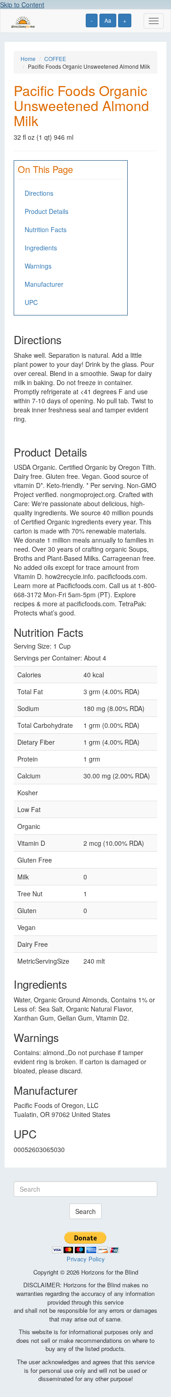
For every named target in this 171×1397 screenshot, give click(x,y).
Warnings (38, 265)
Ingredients (41, 247)
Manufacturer (44, 284)
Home (28, 58)
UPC (31, 302)
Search (85, 1211)
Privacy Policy (86, 1259)
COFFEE (55, 58)
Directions (39, 193)
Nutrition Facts (46, 229)
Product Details (46, 211)
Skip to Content (22, 4)
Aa (107, 20)
